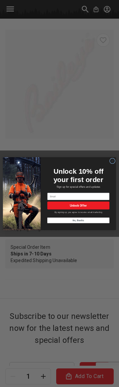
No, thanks (78, 220)
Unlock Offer (78, 205)
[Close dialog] (112, 160)
